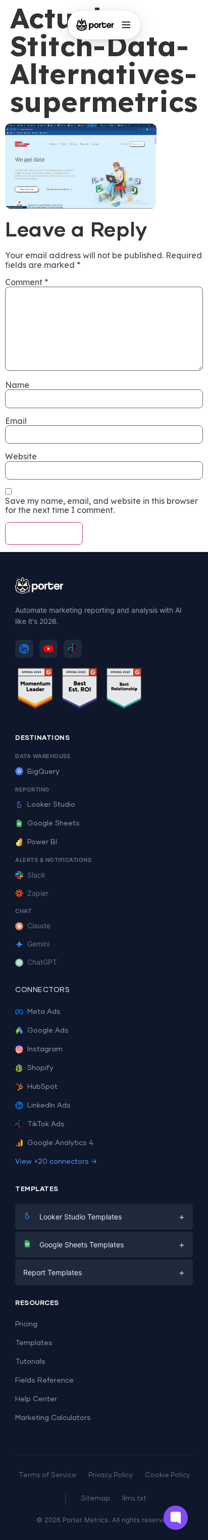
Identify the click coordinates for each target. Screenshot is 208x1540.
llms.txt (134, 1498)
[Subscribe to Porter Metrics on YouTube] (48, 649)
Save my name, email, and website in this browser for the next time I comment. (101, 505)
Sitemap (95, 1498)
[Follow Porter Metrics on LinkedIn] (24, 649)
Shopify (40, 1068)
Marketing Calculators (53, 1417)
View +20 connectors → (56, 1161)
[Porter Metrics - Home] (95, 25)
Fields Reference (44, 1380)
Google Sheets (53, 823)
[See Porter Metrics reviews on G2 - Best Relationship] (124, 690)
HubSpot (42, 1086)
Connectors (42, 990)
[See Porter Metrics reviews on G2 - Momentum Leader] (35, 690)
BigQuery (43, 771)
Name (17, 384)
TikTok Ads (46, 1124)
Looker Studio (51, 804)
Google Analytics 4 (60, 1143)
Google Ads (48, 1030)
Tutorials (30, 1361)
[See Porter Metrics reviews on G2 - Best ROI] (80, 690)
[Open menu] (126, 25)
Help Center (36, 1399)
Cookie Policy (167, 1475)
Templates (34, 1343)
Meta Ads (44, 1011)
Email (16, 420)
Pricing (26, 1324)
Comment (26, 282)
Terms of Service (47, 1475)
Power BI (42, 842)
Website (21, 456)
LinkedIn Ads (49, 1105)
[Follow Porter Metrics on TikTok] (73, 649)
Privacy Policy (110, 1475)
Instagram (45, 1049)
